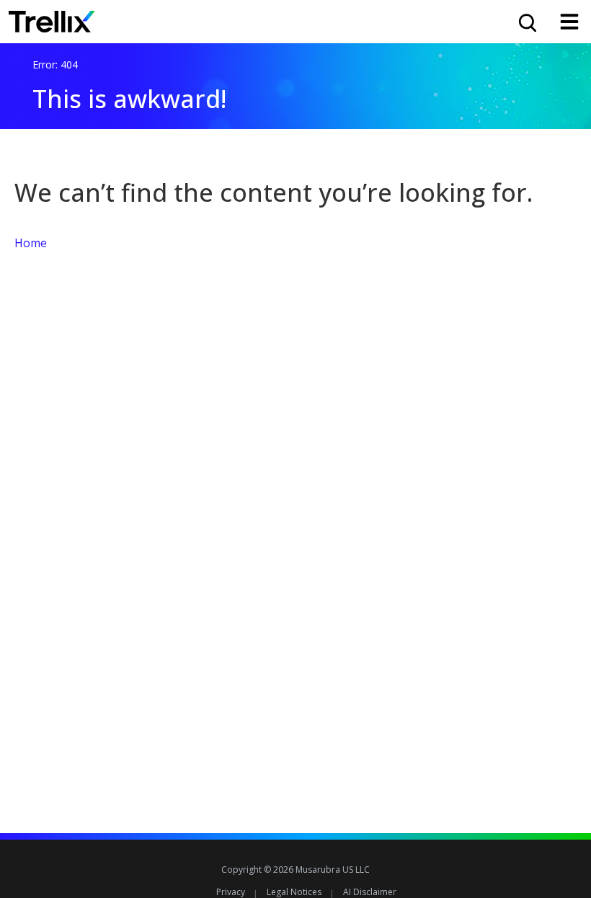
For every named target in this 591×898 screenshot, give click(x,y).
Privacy (230, 892)
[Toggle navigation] (569, 21)
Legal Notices (294, 892)
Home (30, 243)
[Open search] (526, 21)
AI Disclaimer (369, 892)
